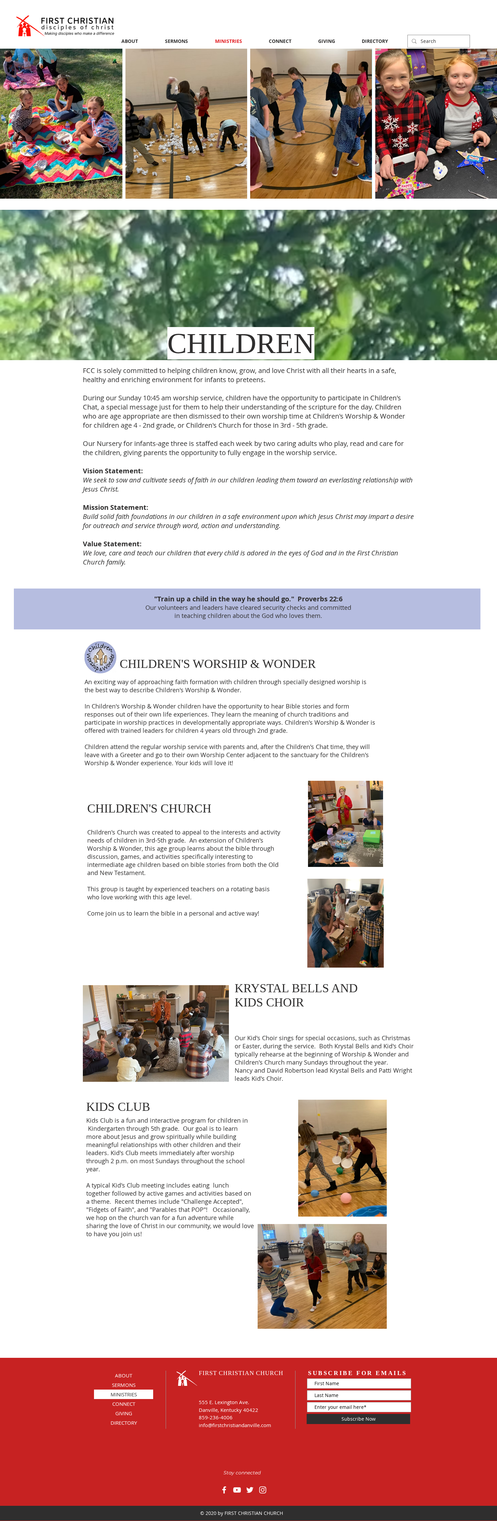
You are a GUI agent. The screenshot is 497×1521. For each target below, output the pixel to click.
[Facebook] (224, 1490)
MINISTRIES (124, 1394)
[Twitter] (250, 1490)
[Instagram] (262, 1490)
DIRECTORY (124, 1422)
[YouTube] (237, 1490)
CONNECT (123, 1403)
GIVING (123, 1413)
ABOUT (123, 1375)
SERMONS (124, 1384)
